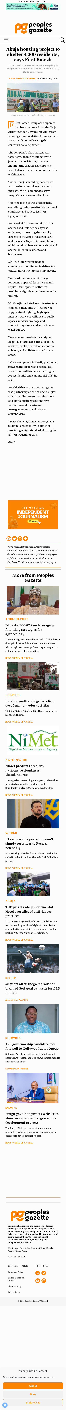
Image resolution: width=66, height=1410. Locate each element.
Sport (10, 978)
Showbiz (13, 1038)
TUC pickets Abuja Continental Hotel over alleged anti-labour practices (29, 911)
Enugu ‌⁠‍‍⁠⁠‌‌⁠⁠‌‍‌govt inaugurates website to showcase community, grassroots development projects (32, 1118)
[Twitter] (14, 538)
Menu (22, 40)
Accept (33, 1385)
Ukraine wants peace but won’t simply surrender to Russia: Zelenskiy (29, 843)
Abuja (10, 901)
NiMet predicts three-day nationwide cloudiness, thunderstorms (24, 770)
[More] (25, 538)
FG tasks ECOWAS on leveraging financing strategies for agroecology (29, 630)
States (11, 1108)
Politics (13, 695)
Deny (33, 1394)
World (11, 833)
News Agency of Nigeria (23, 78)
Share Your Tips (15, 1286)
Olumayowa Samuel (16, 1068)
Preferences (33, 1402)
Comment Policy (15, 1272)
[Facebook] (8, 538)
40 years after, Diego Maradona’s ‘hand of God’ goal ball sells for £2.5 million (32, 988)
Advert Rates (14, 1292)
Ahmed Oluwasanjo (16, 1000)
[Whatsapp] (19, 538)
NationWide (16, 760)
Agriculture (16, 619)
